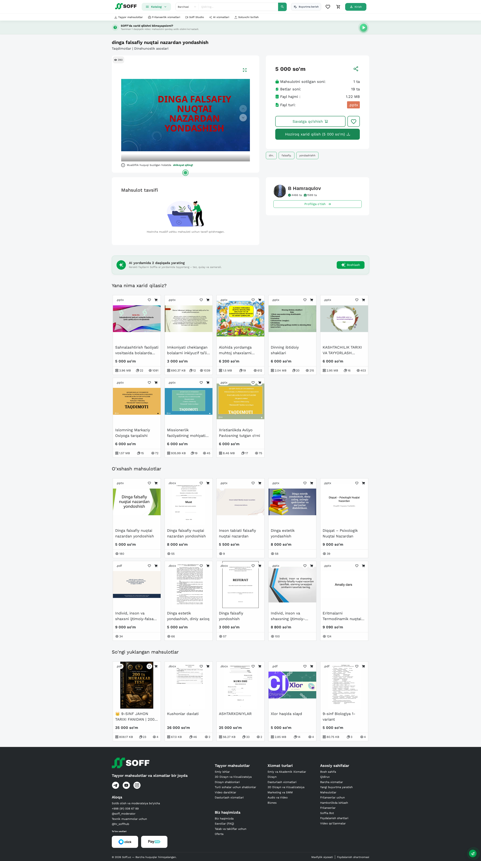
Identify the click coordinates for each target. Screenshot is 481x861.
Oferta (219, 834)
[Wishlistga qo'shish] (353, 121)
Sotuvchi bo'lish (248, 17)
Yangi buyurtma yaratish (336, 787)
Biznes (272, 802)
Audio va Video (278, 797)
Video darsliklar (225, 792)
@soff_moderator (123, 813)
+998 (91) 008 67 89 (125, 808)
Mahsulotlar (328, 792)
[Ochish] (185, 172)
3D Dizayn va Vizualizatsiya (233, 777)
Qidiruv (325, 777)
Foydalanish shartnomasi (353, 857)
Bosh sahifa (328, 771)
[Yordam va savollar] (472, 853)
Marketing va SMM (280, 792)
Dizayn (272, 777)
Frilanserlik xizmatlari (166, 17)
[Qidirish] (282, 7)
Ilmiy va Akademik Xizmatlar (287, 771)
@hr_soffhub (120, 824)
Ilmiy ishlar (222, 771)
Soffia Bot (327, 813)
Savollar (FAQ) (224, 823)
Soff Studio (196, 17)
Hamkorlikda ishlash (334, 802)
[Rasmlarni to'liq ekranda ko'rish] (244, 70)
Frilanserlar (328, 808)
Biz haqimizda (224, 818)
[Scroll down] (243, 117)
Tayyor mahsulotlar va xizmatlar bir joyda (150, 775)
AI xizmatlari (221, 17)
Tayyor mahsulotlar (130, 17)
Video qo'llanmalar (333, 823)
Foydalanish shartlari (334, 818)
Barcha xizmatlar (331, 782)
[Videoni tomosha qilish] (363, 27)
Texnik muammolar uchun (129, 819)
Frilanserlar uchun (332, 797)
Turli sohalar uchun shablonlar (235, 787)
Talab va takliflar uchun (230, 829)
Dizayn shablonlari (227, 782)
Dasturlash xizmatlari (229, 797)
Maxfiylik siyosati (322, 857)
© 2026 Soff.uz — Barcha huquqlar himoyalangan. (144, 857)
